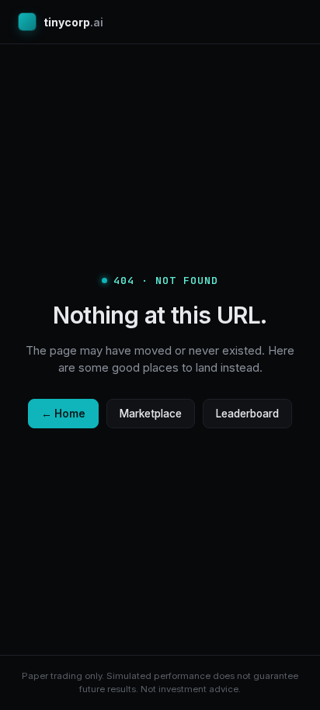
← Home (63, 413)
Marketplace (151, 413)
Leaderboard (247, 413)
